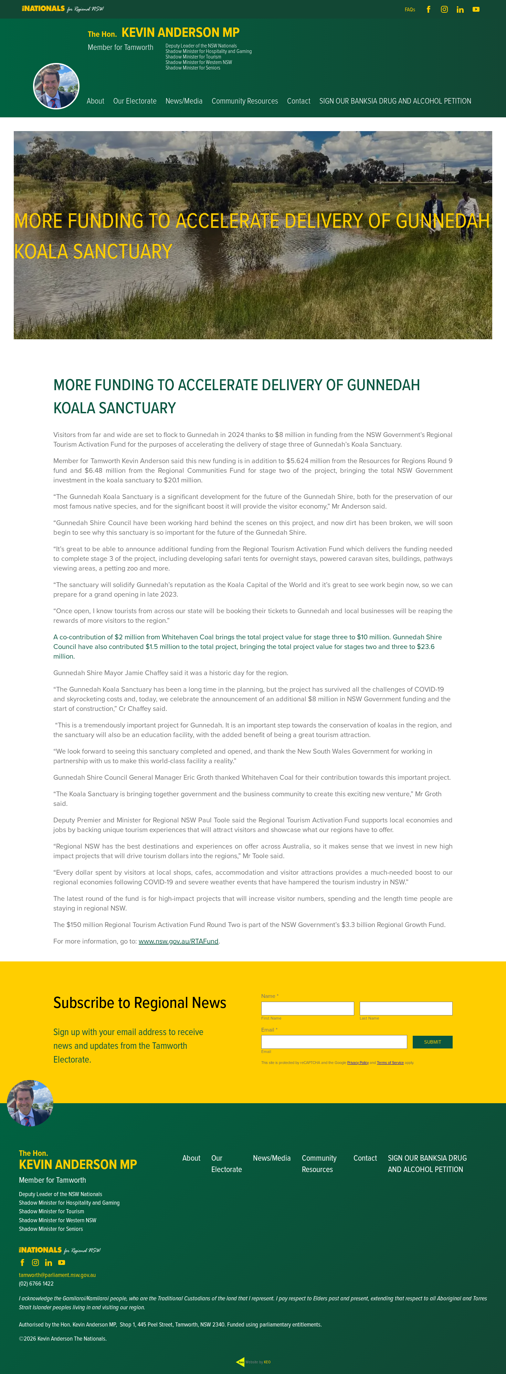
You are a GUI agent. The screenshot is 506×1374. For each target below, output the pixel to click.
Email (266, 1051)
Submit (432, 1042)
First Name (271, 1018)
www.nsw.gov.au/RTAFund (179, 941)
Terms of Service (390, 1062)
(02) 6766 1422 (36, 1283)
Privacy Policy (358, 1062)
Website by (257, 1362)
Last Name (369, 1018)
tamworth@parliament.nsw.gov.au (57, 1274)
